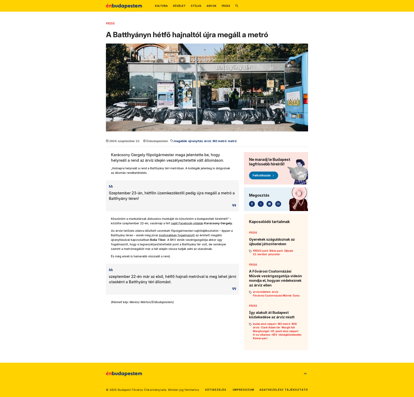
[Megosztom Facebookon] (252, 204)
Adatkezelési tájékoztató (283, 389)
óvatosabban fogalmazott (177, 235)
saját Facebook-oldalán (187, 223)
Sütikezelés (215, 389)
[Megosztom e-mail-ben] (278, 204)
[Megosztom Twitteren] (261, 204)
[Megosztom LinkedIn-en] (269, 204)
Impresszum (243, 389)
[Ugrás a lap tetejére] (305, 374)
